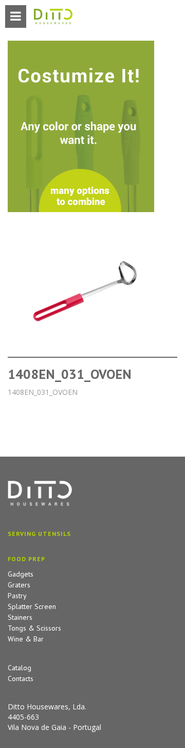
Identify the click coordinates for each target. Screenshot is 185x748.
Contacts (20, 678)
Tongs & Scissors (34, 628)
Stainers (20, 617)
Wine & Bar (26, 638)
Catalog (19, 667)
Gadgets (20, 574)
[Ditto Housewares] (53, 17)
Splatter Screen (32, 606)
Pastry (17, 595)
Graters (19, 584)
